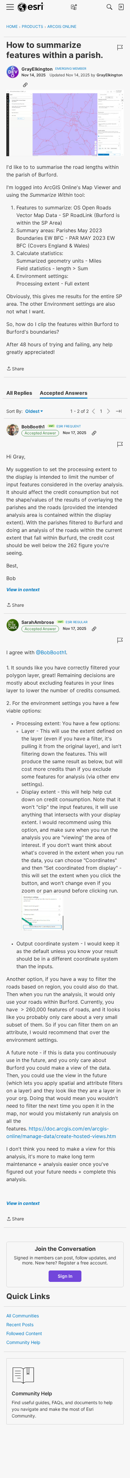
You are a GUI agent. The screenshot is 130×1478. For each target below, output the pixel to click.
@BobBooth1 (51, 652)
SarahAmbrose (37, 622)
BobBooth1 (33, 426)
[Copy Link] (25, 84)
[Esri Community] (31, 7)
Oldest (32, 411)
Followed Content (24, 1333)
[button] (65, 123)
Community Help (23, 1342)
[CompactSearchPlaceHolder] (109, 7)
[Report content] (120, 47)
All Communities (22, 1315)
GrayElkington (37, 69)
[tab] (19, 392)
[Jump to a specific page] (119, 411)
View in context (22, 589)
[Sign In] (121, 7)
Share (15, 369)
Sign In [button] (65, 1276)
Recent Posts (19, 1324)
